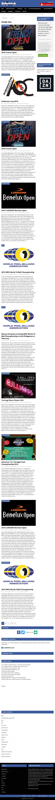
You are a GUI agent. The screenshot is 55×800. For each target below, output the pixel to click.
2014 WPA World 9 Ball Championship (17, 589)
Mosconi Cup (4, 735)
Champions (17, 11)
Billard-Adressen (48, 8)
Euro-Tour (3, 725)
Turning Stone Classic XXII (12, 400)
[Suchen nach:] (46, 14)
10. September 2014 (7, 466)
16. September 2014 (7, 402)
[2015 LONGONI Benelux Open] (18, 195)
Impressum (51, 795)
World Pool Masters (6, 756)
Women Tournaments (6, 751)
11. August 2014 (6, 529)
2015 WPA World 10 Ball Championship (17, 272)
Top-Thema (4, 744)
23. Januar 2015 (6, 340)
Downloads (3, 778)
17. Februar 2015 (6, 274)
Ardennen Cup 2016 (9, 101)
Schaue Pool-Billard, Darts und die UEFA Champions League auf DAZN (45, 71)
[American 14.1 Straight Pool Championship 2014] (18, 447)
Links (2, 789)
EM (2, 723)
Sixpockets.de (16, 54)
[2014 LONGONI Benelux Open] (18, 513)
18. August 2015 (6, 212)
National (3, 737)
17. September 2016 (7, 54)
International (4, 730)
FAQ (2, 780)
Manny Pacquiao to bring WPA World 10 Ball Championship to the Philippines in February (18, 336)
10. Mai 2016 (5, 103)
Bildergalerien (4, 769)
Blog (2, 715)
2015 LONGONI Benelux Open (14, 210)
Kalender (20, 8)
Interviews (3, 732)
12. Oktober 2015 (6, 150)
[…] (20, 179)
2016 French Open (9, 52)
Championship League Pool (7, 718)
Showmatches (4, 742)
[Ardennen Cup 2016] (18, 86)
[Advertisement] (27, 697)
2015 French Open (9, 148)
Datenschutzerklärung (45, 50)
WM (2, 749)
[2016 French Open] (18, 38)
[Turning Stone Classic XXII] (18, 385)
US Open (3, 747)
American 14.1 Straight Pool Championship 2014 (13, 463)
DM (2, 720)
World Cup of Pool (5, 754)
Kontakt (24, 795)
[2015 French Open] (18, 134)
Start (2, 8)
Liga (25, 8)
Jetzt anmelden (43, 55)
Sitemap (33, 795)
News (2, 739)
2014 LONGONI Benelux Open (14, 527)
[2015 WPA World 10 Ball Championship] (18, 257)
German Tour (4, 727)
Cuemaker (3, 11)
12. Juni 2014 (5, 591)
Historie (3, 783)
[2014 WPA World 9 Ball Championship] (18, 575)
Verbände (10, 11)
